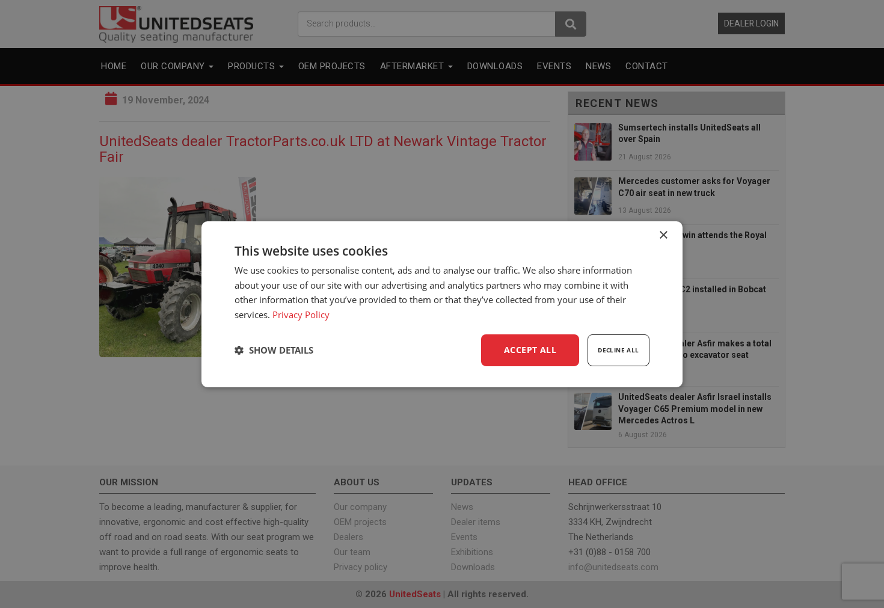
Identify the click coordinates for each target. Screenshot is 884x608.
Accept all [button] (530, 349)
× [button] (663, 234)
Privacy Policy (301, 315)
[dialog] (442, 304)
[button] (274, 350)
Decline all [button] (618, 350)
